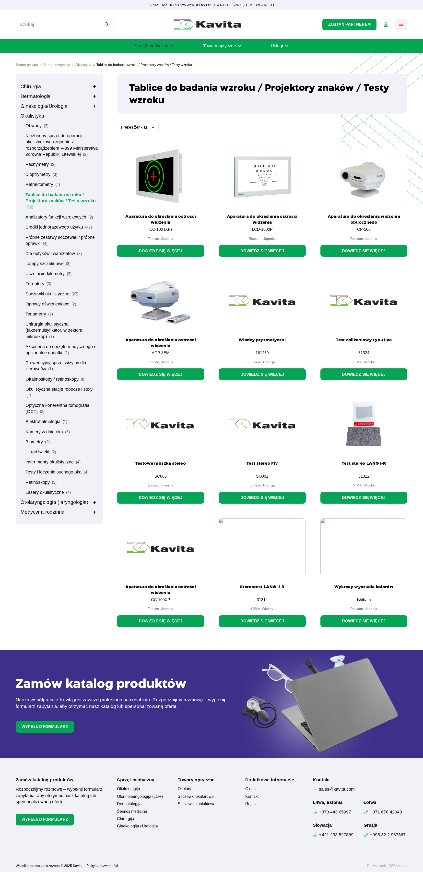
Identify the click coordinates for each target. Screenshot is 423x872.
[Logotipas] (207, 24)
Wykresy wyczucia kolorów (364, 586)
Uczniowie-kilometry (48, 273)
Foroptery (38, 283)
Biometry (37, 441)
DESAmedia (398, 866)
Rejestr (251, 804)
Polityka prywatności (102, 866)
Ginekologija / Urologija (137, 826)
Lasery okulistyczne (48, 492)
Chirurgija (125, 819)
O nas (250, 789)
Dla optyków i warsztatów (53, 253)
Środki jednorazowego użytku (58, 227)
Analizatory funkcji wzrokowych (59, 217)
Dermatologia (36, 96)
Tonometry (39, 314)
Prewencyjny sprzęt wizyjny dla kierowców (55, 365)
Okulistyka (32, 116)
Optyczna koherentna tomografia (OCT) (57, 408)
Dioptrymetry (41, 174)
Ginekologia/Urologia (44, 106)
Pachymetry (40, 164)
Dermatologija (129, 804)
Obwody (36, 125)
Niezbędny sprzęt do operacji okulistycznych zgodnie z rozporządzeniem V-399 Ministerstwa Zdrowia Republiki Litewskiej (61, 145)
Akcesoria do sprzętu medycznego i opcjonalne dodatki (60, 349)
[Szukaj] (106, 24)
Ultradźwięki (40, 451)
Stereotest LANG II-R (262, 586)
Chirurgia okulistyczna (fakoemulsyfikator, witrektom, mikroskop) (54, 330)
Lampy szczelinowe (47, 263)
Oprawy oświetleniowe (50, 304)
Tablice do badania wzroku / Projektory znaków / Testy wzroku (60, 200)
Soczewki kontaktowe (196, 804)
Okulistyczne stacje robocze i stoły (59, 392)
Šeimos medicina (132, 811)
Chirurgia (31, 86)
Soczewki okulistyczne (51, 293)
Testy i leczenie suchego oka (56, 472)
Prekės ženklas (134, 127)
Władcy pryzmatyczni (262, 339)
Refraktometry (42, 184)
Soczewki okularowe (196, 796)
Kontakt (251, 796)
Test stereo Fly (262, 463)
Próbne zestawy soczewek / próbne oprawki (60, 240)
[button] (401, 24)
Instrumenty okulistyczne (53, 462)
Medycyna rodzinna (43, 512)
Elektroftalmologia (46, 421)
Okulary (184, 789)
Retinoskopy (41, 482)
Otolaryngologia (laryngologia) (54, 502)
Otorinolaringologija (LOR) (140, 796)
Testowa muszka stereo (160, 463)
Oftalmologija (128, 789)
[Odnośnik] (386, 24)
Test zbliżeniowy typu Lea (364, 339)
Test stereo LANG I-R (364, 463)
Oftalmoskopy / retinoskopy (55, 379)
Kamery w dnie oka (47, 431)
